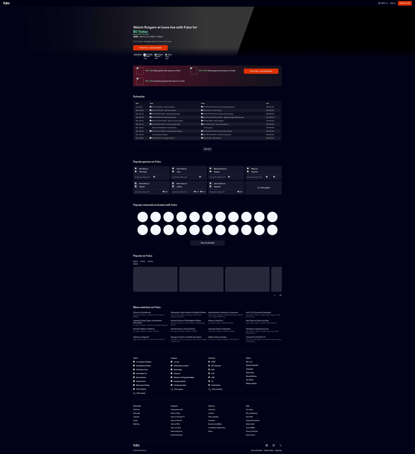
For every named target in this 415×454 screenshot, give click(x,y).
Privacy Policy (269, 450)
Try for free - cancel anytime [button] (150, 48)
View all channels (208, 243)
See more (207, 149)
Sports (135, 261)
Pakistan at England (141, 337)
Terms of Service (256, 450)
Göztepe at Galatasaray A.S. (257, 329)
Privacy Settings (252, 431)
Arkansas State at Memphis (219, 329)
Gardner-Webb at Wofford (144, 329)
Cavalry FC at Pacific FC (256, 337)
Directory (278, 450)
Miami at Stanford (215, 321)
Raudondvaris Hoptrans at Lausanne (223, 312)
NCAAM (149, 54)
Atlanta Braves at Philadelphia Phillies (186, 321)
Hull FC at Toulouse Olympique (258, 312)
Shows (142, 261)
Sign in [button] (392, 3)
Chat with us (250, 435)
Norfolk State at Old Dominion (183, 329)
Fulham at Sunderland (142, 312)
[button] (275, 295)
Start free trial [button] (405, 3)
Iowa (170, 54)
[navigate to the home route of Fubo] (6, 3)
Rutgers (160, 54)
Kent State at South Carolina (257, 321)
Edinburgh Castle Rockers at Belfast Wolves (188, 312)
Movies (150, 261)
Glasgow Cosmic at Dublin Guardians (186, 337)
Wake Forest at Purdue (217, 337)
